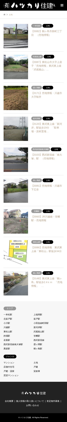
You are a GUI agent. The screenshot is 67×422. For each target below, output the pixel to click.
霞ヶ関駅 (38, 344)
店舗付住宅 (9, 367)
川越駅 (7, 327)
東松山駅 (8, 331)
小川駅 (7, 323)
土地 (36, 362)
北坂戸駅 (8, 319)
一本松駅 (8, 314)
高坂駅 (7, 348)
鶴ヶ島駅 (38, 348)
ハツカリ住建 (25, 417)
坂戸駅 (37, 319)
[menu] (61, 5)
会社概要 (9, 401)
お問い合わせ (32, 405)
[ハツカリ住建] (29, 5)
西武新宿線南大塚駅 (13, 344)
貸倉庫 (37, 371)
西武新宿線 (39, 340)
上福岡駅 (38, 314)
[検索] (53, 5)
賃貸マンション (11, 375)
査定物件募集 (53, 401)
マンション (9, 362)
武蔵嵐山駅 (39, 331)
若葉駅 (7, 340)
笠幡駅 (37, 336)
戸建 (36, 367)
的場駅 (7, 336)
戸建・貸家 (9, 371)
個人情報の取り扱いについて (30, 401)
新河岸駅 (38, 327)
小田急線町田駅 (41, 323)
